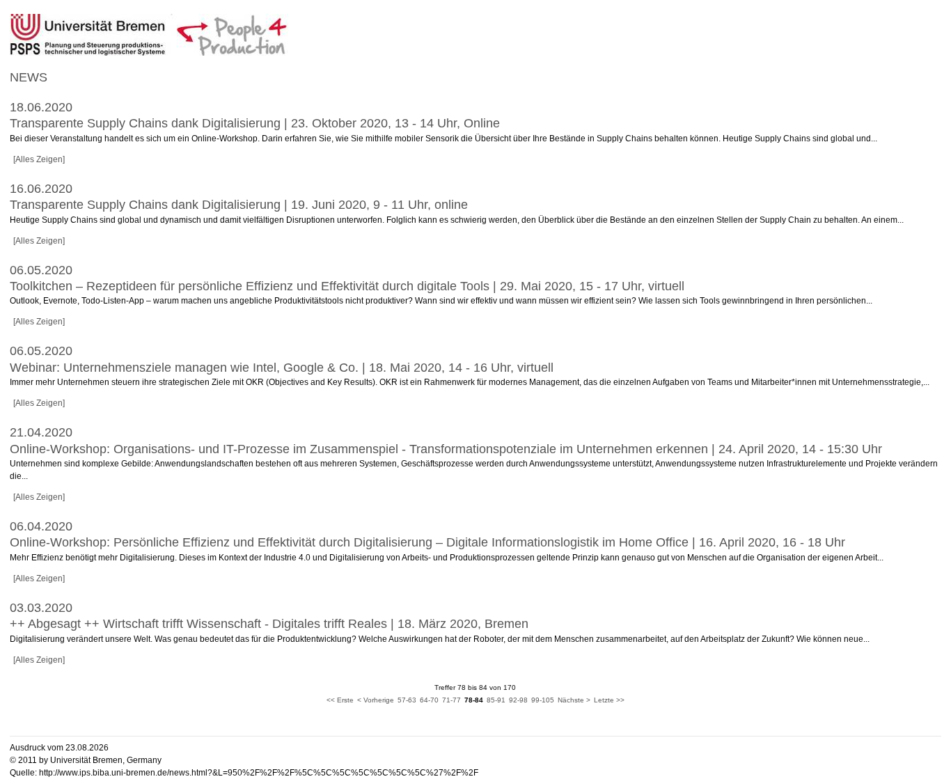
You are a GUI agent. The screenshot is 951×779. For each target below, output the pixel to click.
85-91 (496, 700)
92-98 (518, 700)
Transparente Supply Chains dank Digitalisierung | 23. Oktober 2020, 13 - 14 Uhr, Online (255, 123)
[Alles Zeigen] (39, 159)
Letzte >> (609, 700)
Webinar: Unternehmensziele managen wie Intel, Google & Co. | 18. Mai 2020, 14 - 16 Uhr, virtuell (281, 368)
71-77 (451, 700)
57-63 (407, 700)
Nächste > (574, 700)
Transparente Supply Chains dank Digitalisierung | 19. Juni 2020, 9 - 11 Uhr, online (239, 205)
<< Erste (340, 700)
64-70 (429, 700)
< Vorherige (375, 700)
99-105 (542, 700)
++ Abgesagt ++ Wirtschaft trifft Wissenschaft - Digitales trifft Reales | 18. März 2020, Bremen (269, 624)
